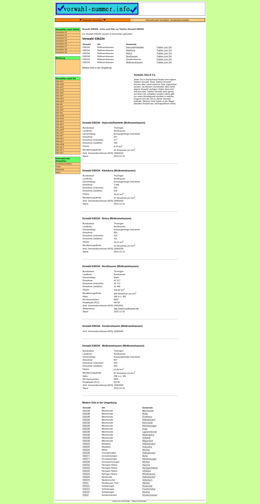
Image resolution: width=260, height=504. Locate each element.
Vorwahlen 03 (61, 35)
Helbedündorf (148, 420)
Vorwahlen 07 (61, 47)
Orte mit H (60, 101)
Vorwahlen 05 (61, 41)
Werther (146, 450)
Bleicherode (148, 410)
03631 (86, 483)
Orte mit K (60, 110)
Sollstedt (146, 438)
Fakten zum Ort (164, 47)
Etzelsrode (147, 486)
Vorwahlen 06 (61, 44)
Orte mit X (60, 147)
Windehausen (148, 474)
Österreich (60, 170)
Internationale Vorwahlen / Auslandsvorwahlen (167, 20)
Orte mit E (60, 93)
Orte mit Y (60, 150)
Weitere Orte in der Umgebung (96, 67)
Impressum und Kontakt (121, 501)
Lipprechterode (149, 432)
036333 (86, 465)
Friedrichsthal (148, 489)
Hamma (146, 465)
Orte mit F (59, 96)
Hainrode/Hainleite (135, 47)
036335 (86, 462)
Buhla (145, 414)
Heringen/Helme (150, 468)
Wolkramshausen (134, 62)
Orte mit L (59, 113)
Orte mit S (60, 133)
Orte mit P (60, 124)
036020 (86, 444)
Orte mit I (59, 104)
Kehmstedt (147, 423)
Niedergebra (148, 435)
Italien (58, 172)
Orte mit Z (59, 153)
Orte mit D (60, 90)
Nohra (129, 53)
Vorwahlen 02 (61, 32)
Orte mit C (60, 87)
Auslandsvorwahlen (64, 164)
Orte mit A (59, 81)
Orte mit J (59, 107)
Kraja (144, 429)
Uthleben (146, 471)
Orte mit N (60, 119)
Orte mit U (60, 139)
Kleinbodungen (149, 426)
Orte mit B (60, 84)
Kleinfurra (130, 50)
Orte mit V (60, 141)
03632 (86, 495)
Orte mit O (60, 121)
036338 (86, 410)
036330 (86, 453)
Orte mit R (60, 130)
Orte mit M (60, 116)
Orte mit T (59, 136)
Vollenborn (147, 480)
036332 (86, 450)
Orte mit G (60, 99)
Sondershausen (149, 495)
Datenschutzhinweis (139, 501)
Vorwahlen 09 (61, 52)
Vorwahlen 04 (61, 38)
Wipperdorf (147, 441)
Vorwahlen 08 (61, 49)
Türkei (58, 167)
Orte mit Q (60, 127)
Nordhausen (132, 56)
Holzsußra (147, 447)
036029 (86, 477)
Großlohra (147, 417)
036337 (86, 486)
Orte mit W (60, 144)
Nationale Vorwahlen (92, 20)
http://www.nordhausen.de (126, 308)
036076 (86, 480)
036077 (86, 456)
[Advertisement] (68, 66)
